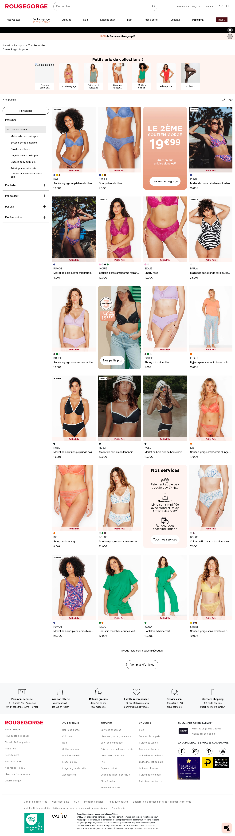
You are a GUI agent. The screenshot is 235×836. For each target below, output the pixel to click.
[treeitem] (18, 129)
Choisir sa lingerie (149, 749)
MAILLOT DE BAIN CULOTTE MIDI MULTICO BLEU (75, 272)
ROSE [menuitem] (221, 20)
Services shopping (111, 730)
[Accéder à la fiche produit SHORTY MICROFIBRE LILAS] (165, 319)
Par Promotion (13, 217)
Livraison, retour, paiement (116, 736)
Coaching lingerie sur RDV (115, 774)
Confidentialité (60, 801)
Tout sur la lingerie (149, 736)
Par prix (9, 206)
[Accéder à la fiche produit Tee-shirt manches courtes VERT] (119, 587)
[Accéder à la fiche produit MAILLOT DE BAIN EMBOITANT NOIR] (119, 408)
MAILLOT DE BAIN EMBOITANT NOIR (116, 452)
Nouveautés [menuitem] (13, 19)
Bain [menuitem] (129, 19)
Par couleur (11, 195)
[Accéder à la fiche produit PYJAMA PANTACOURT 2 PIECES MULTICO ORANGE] (210, 319)
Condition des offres (35, 801)
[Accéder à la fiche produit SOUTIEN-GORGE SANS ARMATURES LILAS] (74, 319)
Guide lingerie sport (150, 774)
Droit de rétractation (112, 755)
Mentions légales (93, 801)
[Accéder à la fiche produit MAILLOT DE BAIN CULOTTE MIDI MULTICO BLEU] (74, 229)
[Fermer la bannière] (230, 36)
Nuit (64, 742)
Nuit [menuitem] (85, 19)
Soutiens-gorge (71, 730)
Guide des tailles (148, 742)
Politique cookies (118, 801)
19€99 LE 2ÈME (41, 22)
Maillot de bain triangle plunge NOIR (72, 452)
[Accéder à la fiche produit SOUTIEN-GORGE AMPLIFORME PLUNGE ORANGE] (210, 408)
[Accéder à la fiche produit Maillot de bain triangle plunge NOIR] (74, 408)
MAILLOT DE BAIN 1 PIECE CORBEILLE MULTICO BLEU (78, 631)
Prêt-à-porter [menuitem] (151, 19)
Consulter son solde (203, 733)
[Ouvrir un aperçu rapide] (91, 110)
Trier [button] (229, 100)
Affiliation (10, 748)
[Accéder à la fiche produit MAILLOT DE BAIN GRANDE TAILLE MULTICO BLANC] (210, 229)
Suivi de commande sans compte (117, 749)
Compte (209, 7)
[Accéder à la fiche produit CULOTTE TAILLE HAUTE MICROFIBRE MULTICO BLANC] (210, 498)
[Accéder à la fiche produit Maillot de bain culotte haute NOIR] (165, 408)
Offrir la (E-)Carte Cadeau (207, 728)
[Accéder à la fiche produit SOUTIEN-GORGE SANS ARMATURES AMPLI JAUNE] (210, 587)
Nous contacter (13, 761)
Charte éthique (13, 780)
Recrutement (12, 755)
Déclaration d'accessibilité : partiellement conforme (162, 801)
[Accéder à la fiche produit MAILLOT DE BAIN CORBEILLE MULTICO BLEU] (210, 139)
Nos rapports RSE (15, 768)
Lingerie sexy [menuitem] (107, 19)
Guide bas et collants (151, 755)
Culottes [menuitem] (66, 19)
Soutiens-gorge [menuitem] (41, 19)
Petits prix (10, 119)
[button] (92, 110)
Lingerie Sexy (69, 762)
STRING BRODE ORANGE (64, 541)
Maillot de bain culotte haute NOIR (163, 452)
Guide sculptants (148, 768)
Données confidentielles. (146, 828)
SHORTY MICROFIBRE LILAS (157, 362)
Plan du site (118, 808)
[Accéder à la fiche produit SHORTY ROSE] (165, 229)
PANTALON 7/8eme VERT (157, 631)
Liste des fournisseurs (17, 774)
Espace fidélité (109, 768)
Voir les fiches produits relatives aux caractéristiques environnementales (65, 808)
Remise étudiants (110, 787)
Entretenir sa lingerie (151, 781)
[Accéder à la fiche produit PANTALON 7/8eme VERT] (165, 587)
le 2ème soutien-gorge (117, 36)
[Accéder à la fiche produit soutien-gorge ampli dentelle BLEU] (74, 139)
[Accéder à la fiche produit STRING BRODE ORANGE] (74, 498)
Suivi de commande (112, 742)
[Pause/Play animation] (230, 30)
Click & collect (109, 781)
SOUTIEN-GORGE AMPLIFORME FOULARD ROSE (121, 272)
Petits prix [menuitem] (198, 19)
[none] (25, 129)
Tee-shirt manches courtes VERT (117, 631)
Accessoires (69, 774)
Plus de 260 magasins (17, 742)
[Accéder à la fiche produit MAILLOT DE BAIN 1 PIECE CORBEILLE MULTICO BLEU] (74, 587)
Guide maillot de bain (151, 762)
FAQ (103, 762)
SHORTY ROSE (151, 272)
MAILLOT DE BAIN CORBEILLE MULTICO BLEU (210, 183)
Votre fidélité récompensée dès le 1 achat (117, 28)
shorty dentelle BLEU (110, 183)
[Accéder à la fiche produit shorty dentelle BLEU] (119, 139)
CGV (76, 801)
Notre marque (12, 729)
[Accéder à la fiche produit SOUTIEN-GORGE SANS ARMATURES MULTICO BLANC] (119, 498)
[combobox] (105, 6)
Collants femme (71, 749)
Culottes (67, 736)
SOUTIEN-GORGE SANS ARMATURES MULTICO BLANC (124, 541)
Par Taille (10, 185)
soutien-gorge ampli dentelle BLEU (72, 183)
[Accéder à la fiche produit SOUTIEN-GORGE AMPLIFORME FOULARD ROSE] (119, 229)
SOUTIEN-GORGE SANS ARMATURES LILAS (73, 362)
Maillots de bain (71, 755)
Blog (141, 730)
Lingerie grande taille (74, 768)
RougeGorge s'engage (17, 736)
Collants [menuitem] (175, 19)
